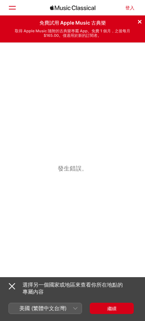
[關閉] (139, 20)
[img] (72, 7)
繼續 (111, 308)
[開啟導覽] (12, 7)
